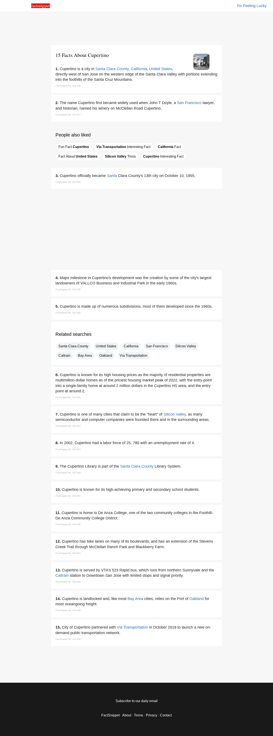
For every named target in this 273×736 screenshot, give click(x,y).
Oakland (105, 355)
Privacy (151, 715)
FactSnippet (110, 715)
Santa (112, 176)
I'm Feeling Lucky (252, 6)
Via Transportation (133, 355)
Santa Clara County (112, 69)
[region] (136, 27)
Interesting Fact (123, 147)
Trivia (120, 156)
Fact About (77, 156)
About (126, 715)
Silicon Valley (185, 346)
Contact (166, 715)
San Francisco (189, 103)
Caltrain (64, 355)
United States (160, 69)
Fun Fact (73, 147)
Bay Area (85, 355)
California (139, 69)
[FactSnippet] (40, 7)
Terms (138, 715)
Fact (169, 147)
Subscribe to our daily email (137, 701)
